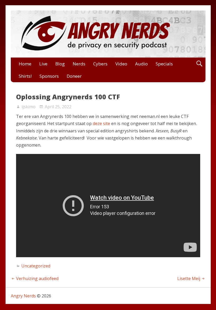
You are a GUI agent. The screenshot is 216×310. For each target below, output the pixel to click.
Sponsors (49, 76)
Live (43, 64)
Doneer (74, 76)
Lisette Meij (188, 278)
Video (121, 64)
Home (25, 64)
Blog (60, 64)
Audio (141, 64)
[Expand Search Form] (199, 64)
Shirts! (25, 76)
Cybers (100, 64)
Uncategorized (35, 266)
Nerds (79, 64)
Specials (164, 64)
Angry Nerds (23, 296)
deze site (101, 123)
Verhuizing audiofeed (37, 278)
